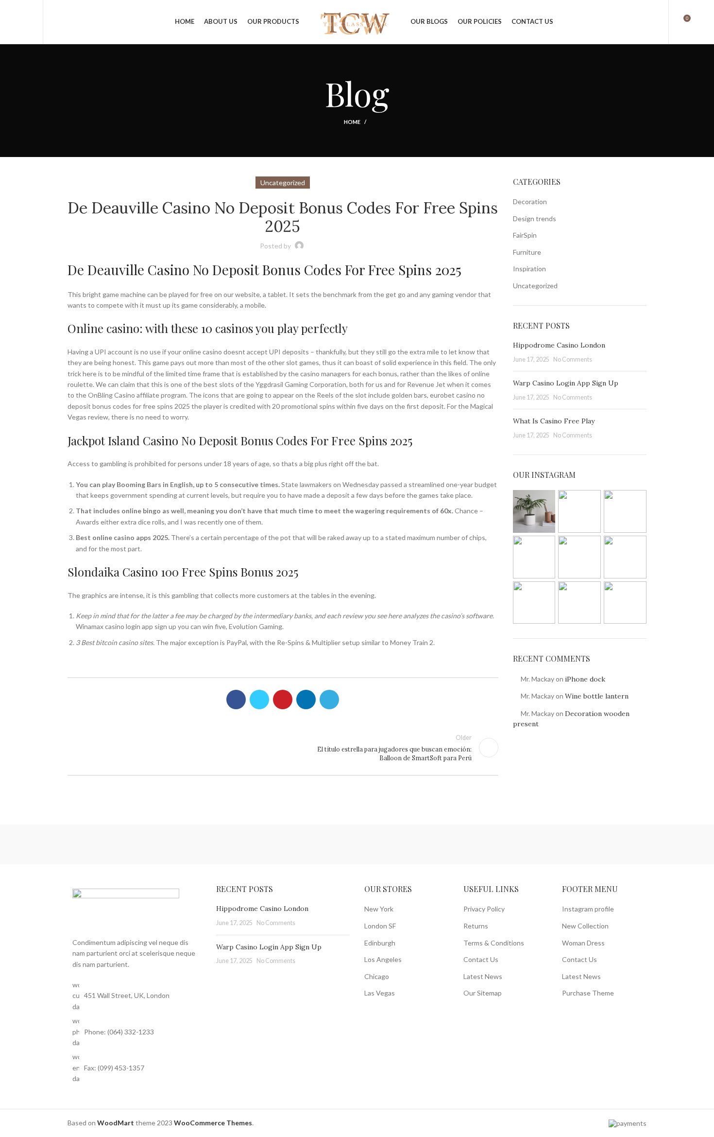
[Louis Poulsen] (274, 844)
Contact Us (480, 959)
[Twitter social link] (259, 699)
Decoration (530, 201)
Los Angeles (383, 959)
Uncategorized (535, 285)
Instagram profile (588, 909)
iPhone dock (585, 679)
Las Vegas (379, 993)
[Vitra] (108, 844)
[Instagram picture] (534, 511)
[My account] (654, 22)
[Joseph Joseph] (439, 844)
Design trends (534, 218)
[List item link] (134, 1031)
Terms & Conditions (493, 943)
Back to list (282, 747)
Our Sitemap (482, 993)
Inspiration (529, 268)
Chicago (376, 976)
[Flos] (604, 844)
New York (378, 909)
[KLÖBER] (356, 844)
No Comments (572, 359)
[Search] (56, 22)
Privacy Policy (484, 909)
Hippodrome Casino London (559, 345)
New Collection (585, 926)
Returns (475, 926)
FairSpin (525, 235)
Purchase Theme (588, 993)
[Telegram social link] (329, 699)
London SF (380, 926)
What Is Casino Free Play (554, 421)
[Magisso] (191, 844)
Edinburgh (379, 943)
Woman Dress (583, 943)
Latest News (482, 976)
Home (352, 122)
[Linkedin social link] (306, 699)
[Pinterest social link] (282, 699)
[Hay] (521, 844)
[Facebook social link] (236, 699)
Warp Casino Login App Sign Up (565, 383)
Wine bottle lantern (597, 696)
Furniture (527, 252)
